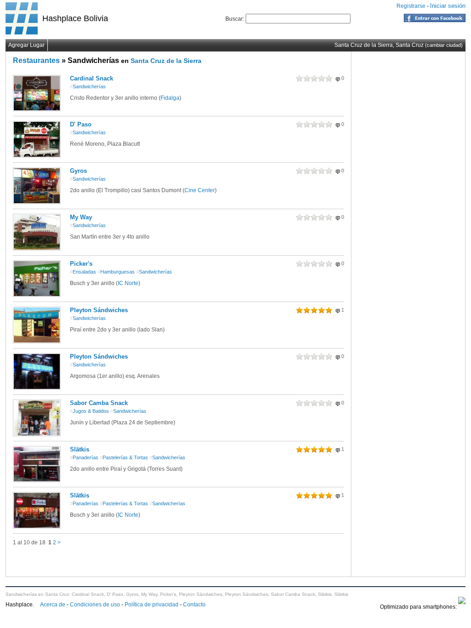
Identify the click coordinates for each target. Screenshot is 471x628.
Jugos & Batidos (89, 411)
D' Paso (81, 124)
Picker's (81, 263)
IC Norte (128, 283)
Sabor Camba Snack (99, 403)
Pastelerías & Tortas (124, 457)
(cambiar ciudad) (444, 45)
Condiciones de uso (95, 604)
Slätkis (79, 449)
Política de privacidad (151, 604)
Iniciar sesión (447, 5)
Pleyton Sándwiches (99, 310)
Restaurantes (36, 60)
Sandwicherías (88, 86)
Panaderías (84, 457)
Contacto (194, 604)
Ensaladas (83, 271)
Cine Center (199, 190)
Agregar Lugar (26, 45)
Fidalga (170, 98)
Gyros (78, 170)
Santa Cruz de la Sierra (166, 60)
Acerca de (52, 604)
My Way (81, 217)
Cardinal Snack (91, 78)
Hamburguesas (116, 271)
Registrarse (410, 6)
